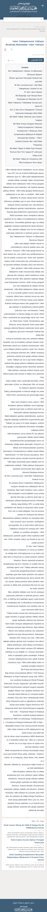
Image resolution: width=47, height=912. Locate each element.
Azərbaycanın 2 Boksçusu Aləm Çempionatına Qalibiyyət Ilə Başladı (28, 132)
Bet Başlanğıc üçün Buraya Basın (29, 95)
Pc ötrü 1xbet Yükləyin (33, 92)
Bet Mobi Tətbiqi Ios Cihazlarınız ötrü (27, 159)
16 (9, 60)
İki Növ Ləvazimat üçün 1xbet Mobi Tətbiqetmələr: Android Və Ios (28, 86)
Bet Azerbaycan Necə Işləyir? (30, 162)
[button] (42, 6)
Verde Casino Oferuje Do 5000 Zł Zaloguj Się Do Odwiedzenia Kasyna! (24, 826)
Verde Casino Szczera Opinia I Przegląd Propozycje (27, 841)
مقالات (37, 26)
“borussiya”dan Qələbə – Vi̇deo (30, 138)
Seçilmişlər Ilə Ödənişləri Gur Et (29, 99)
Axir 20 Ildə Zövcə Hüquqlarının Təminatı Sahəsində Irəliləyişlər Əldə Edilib (26, 111)
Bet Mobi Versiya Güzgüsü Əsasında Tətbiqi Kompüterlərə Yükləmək (27, 125)
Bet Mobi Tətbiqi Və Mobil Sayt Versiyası (26, 148)
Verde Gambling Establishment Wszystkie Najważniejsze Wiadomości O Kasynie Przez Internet (25, 857)
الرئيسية (42, 26)
